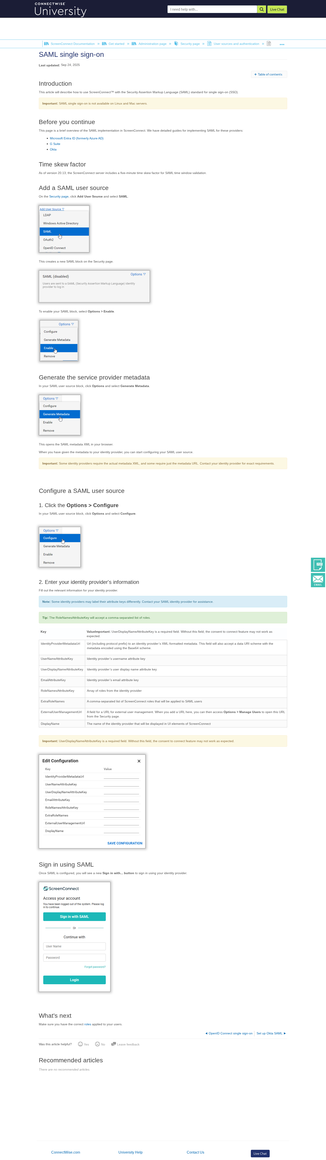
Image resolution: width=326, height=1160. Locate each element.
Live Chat (260, 1153)
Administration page (152, 43)
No (103, 1044)
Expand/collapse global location (282, 43)
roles (87, 1024)
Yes (86, 1044)
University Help (130, 1152)
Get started (116, 43)
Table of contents (270, 74)
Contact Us (195, 1152)
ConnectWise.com (65, 1152)
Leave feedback (128, 1044)
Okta (53, 149)
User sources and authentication (236, 43)
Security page (190, 43)
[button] (261, 9)
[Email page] (318, 579)
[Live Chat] (277, 9)
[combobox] (212, 9)
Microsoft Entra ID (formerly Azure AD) (77, 138)
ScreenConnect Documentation (73, 43)
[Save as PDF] (318, 564)
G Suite (55, 144)
